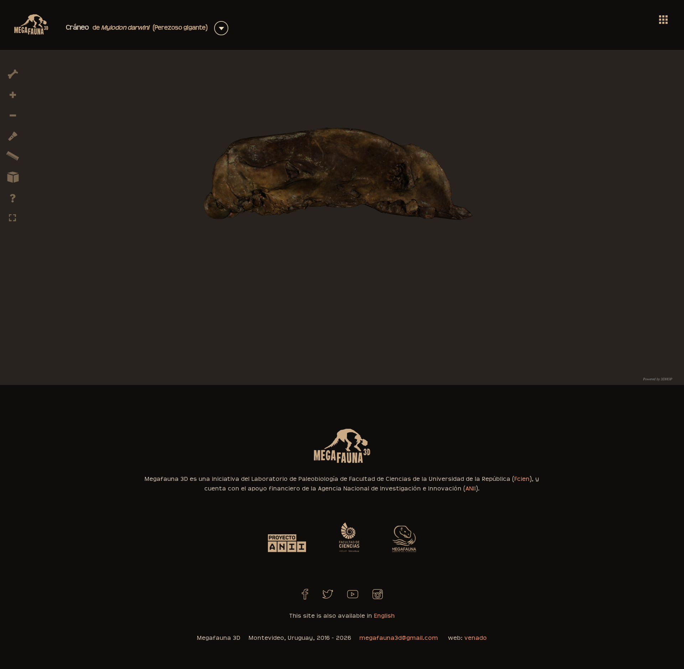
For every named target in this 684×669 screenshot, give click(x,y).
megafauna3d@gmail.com (398, 638)
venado (476, 638)
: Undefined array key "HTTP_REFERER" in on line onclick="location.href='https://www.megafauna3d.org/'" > (663, 19)
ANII (471, 488)
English (384, 615)
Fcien (522, 479)
